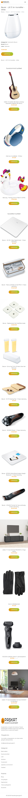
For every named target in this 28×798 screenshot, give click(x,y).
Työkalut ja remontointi (7, 764)
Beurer (15, 42)
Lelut (2, 756)
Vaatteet (3, 767)
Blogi (2, 777)
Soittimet (3, 759)
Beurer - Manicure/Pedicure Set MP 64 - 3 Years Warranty (14, 285)
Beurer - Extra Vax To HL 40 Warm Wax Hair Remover (14, 367)
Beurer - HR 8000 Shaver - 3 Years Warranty (14, 430)
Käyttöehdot (4, 782)
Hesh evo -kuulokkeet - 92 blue (14, 156)
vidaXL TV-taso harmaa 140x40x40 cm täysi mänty (14, 550)
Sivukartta (3, 787)
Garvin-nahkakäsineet (14, 604)
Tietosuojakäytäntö (6, 785)
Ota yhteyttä (4, 779)
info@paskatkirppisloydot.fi (8, 743)
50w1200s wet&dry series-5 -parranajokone (14, 656)
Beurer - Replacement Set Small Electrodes (14, 323)
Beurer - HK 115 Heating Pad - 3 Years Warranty (14, 399)
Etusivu (3, 12)
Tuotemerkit (10, 42)
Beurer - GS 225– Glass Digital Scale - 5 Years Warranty (14, 240)
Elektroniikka (4, 751)
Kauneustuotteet (5, 754)
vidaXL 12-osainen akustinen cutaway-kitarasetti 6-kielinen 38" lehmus (14, 102)
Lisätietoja (7, 54)
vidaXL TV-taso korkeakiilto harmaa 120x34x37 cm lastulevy (14, 700)
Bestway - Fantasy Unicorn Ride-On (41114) (14, 197)
